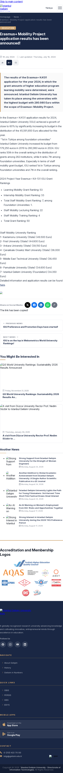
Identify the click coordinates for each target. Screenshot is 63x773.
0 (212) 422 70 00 (12, 752)
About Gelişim (10, 663)
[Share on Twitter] (27, 305)
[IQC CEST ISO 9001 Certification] (56, 582)
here (2, 284)
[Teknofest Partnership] (37, 593)
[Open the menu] (60, 8)
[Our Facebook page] (3, 644)
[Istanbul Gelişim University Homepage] (31, 615)
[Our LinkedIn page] (41, 305)
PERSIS (7, 695)
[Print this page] (16, 62)
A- (3, 62)
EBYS (7, 705)
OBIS (6, 690)
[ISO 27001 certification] (8, 582)
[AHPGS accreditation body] (45, 573)
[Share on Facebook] (34, 305)
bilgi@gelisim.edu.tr (13, 756)
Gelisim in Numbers (13, 672)
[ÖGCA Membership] (41, 582)
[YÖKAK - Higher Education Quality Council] (31, 563)
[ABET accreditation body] (56, 573)
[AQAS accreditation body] (20, 573)
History (7, 667)
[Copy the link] (54, 305)
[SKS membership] (25, 592)
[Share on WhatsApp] (48, 305)
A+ (9, 62)
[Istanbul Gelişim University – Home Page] (7, 8)
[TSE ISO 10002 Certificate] (24, 582)
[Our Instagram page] (10, 644)
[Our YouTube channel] (17, 644)
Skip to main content (11, 1)
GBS (6, 700)
